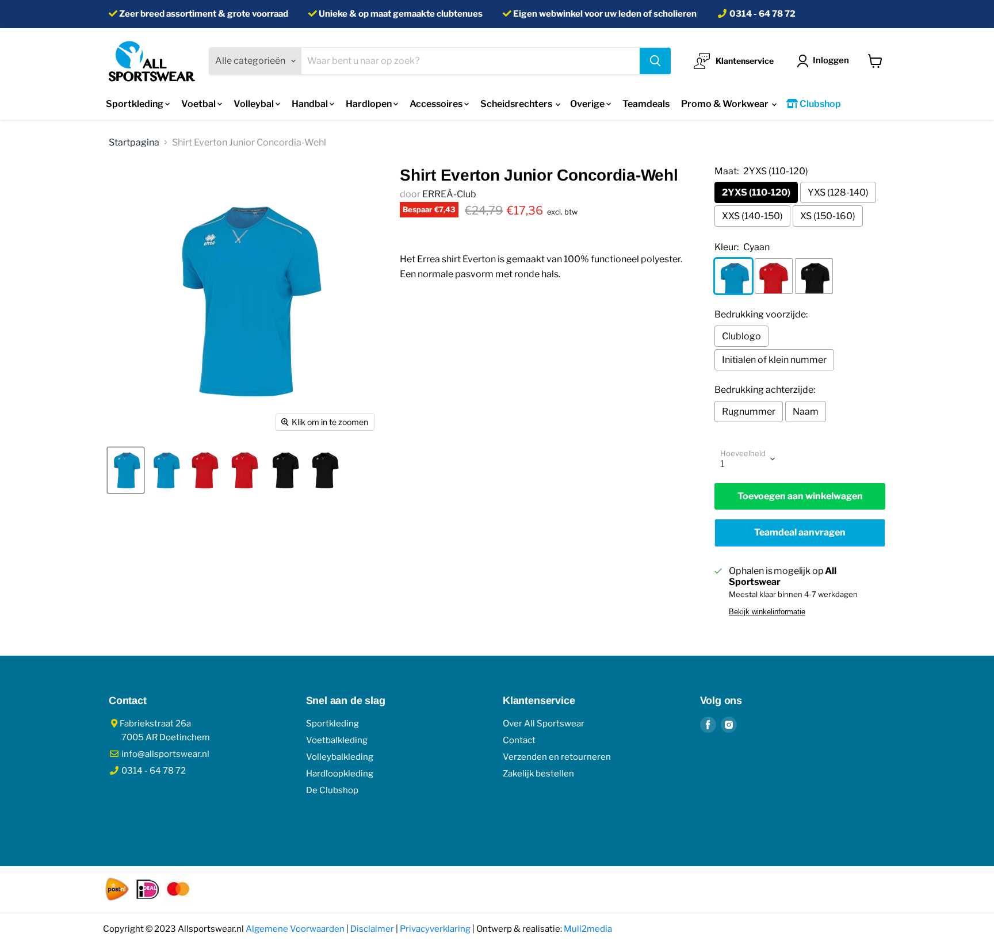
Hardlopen (369, 103)
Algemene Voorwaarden (295, 929)
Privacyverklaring (435, 929)
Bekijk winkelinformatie (767, 612)
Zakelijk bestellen (538, 773)
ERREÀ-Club (449, 194)
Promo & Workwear (725, 103)
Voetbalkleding (337, 740)
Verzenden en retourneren (557, 757)
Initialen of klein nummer (774, 359)
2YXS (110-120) (756, 192)
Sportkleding (135, 103)
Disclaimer (372, 929)
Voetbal (199, 103)
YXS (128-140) (838, 192)
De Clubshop (332, 790)
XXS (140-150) (752, 216)
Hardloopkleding (339, 773)
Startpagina (134, 142)
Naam (806, 411)
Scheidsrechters (517, 103)
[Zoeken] (655, 61)
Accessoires (437, 103)
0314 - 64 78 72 (762, 14)
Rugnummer (748, 411)
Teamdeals (646, 103)
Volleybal (255, 103)
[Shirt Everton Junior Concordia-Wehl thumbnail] (126, 470)
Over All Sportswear (543, 723)
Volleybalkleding (339, 757)
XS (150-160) (827, 216)
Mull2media (588, 929)
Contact (519, 740)
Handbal (311, 103)
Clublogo (741, 336)
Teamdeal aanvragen (800, 532)
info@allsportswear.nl (164, 754)
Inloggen (831, 60)
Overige (588, 103)
